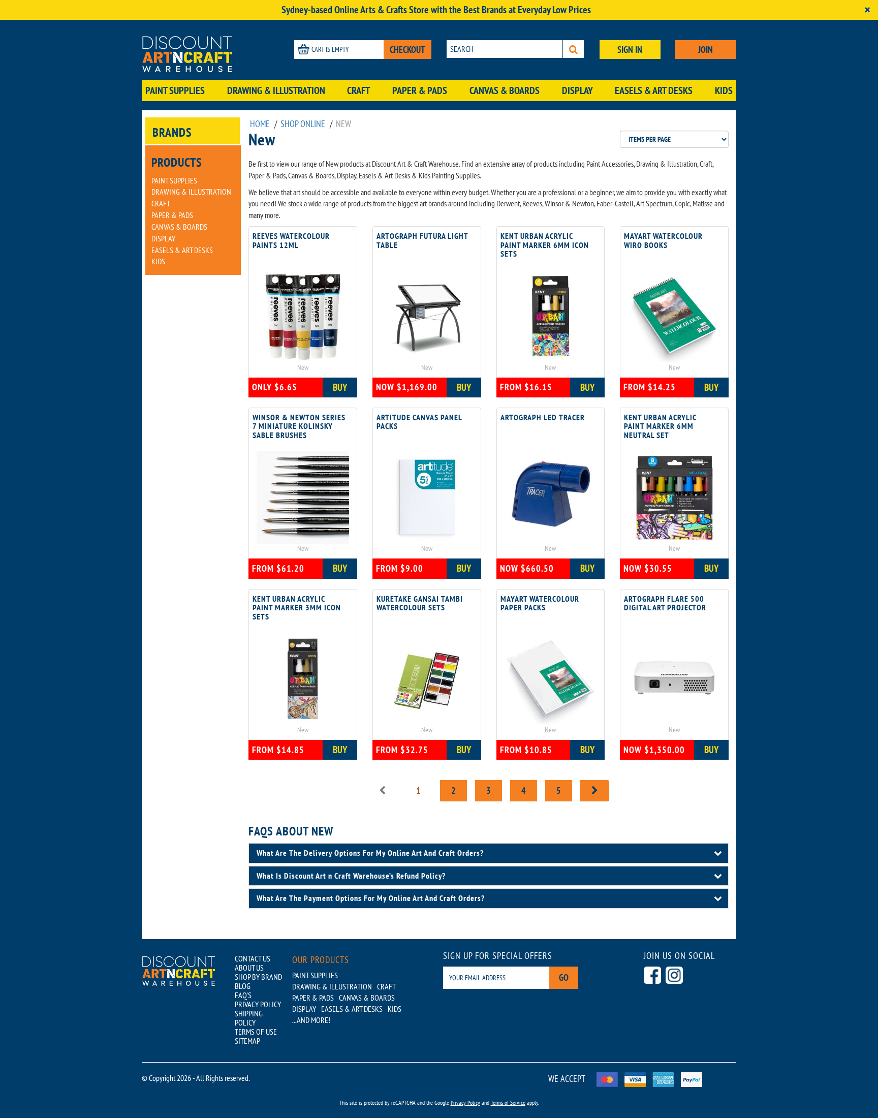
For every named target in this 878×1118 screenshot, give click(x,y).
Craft (358, 90)
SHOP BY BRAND (258, 977)
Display (577, 90)
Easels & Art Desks (654, 90)
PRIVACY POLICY (258, 1004)
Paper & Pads (419, 90)
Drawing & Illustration (276, 90)
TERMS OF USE (256, 1032)
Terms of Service (508, 1102)
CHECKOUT (407, 49)
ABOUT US (249, 967)
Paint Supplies (175, 90)
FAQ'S (243, 995)
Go (564, 977)
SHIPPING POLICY (249, 1018)
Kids (724, 90)
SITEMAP (247, 1041)
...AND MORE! (311, 1020)
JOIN (705, 49)
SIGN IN (629, 49)
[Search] (573, 49)
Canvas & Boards (504, 90)
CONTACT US (252, 958)
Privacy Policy (465, 1102)
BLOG (242, 986)
